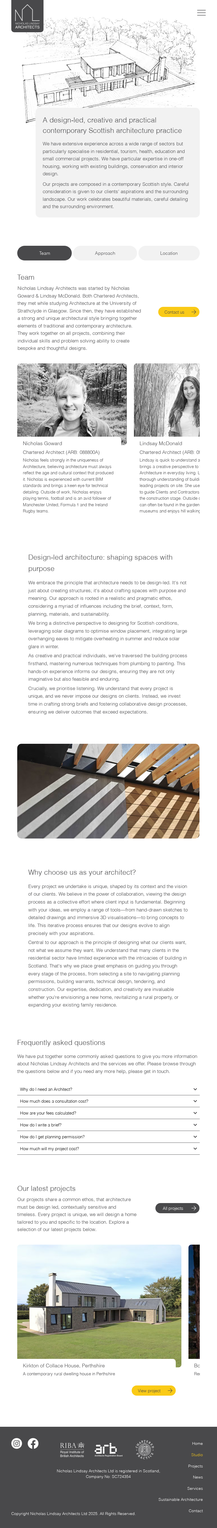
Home (197, 1443)
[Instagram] (16, 1443)
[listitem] (99, 1320)
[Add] (99, 1306)
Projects (195, 1466)
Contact (196, 1510)
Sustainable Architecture (181, 1499)
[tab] (44, 253)
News (198, 1477)
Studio (197, 1454)
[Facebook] (33, 1443)
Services (195, 1488)
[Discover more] (171, 1390)
